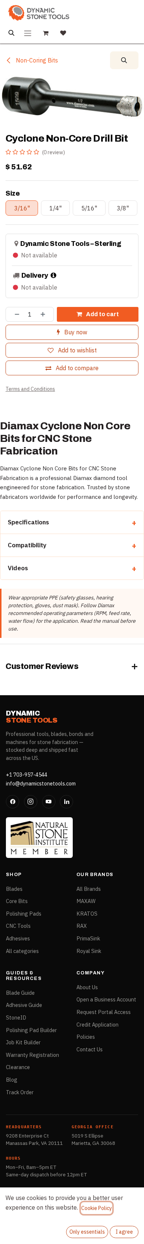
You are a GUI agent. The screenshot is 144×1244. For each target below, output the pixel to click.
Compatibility (27, 545)
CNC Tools (18, 925)
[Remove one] (14, 314)
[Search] (11, 33)
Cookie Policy (96, 1208)
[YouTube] (48, 801)
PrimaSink (88, 938)
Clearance (18, 1067)
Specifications (28, 522)
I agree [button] (124, 1231)
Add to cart (102, 314)
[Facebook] (12, 801)
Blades (14, 888)
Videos (18, 568)
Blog (11, 1079)
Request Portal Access (103, 1011)
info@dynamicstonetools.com (41, 783)
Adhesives (18, 938)
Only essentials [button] (87, 1231)
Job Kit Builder (23, 1042)
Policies (85, 1036)
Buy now (75, 332)
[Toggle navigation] (27, 33)
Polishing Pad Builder (31, 1030)
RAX (81, 925)
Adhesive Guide (24, 1004)
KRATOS (86, 913)
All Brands (88, 888)
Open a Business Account (106, 999)
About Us (87, 987)
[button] (124, 60)
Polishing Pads (23, 913)
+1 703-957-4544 (26, 774)
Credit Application (97, 1024)
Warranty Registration (32, 1054)
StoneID (16, 1017)
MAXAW (86, 901)
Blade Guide (20, 992)
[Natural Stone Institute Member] (39, 837)
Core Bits (17, 901)
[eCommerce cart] (45, 33)
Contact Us (89, 1049)
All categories (22, 950)
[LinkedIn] (66, 801)
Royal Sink (88, 950)
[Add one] (45, 314)
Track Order (20, 1092)
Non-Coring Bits (36, 60)
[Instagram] (30, 801)
